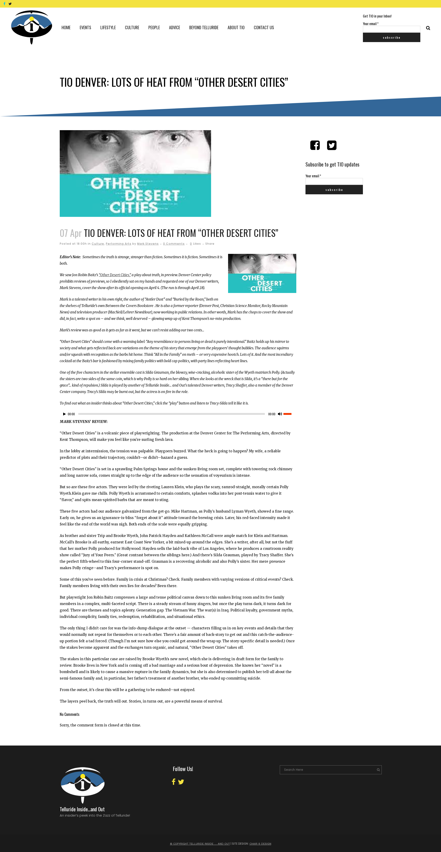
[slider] (289, 413)
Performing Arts (118, 244)
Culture (98, 244)
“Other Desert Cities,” (115, 275)
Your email (371, 23)
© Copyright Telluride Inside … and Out (200, 843)
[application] (178, 415)
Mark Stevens (148, 244)
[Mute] (280, 414)
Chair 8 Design (260, 843)
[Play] (64, 414)
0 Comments (174, 244)
